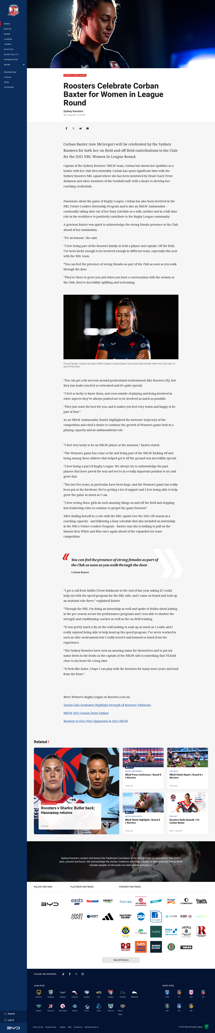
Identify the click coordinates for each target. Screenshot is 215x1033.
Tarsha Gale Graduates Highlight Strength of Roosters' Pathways (107, 705)
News (7, 24)
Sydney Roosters (73, 111)
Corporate (9, 87)
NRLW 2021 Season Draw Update (86, 713)
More (7, 65)
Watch (8, 29)
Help (69, 1027)
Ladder (8, 39)
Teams (8, 44)
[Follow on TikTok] (63, 974)
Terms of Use (38, 1027)
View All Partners (121, 960)
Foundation (11, 59)
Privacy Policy (50, 1027)
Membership (10, 72)
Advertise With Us (92, 1027)
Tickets (7, 77)
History (9, 49)
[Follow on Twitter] (76, 974)
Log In (11, 1020)
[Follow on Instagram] (82, 974)
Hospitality (11, 54)
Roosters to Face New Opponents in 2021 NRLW (95, 721)
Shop (6, 82)
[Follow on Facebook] (70, 974)
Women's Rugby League (75, 75)
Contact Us (78, 1027)
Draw (7, 34)
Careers (63, 1027)
